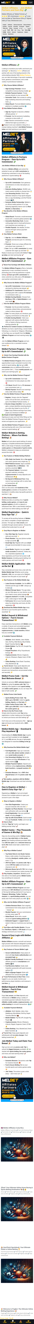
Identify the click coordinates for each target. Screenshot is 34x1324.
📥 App (20, 1321)
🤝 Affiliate (28, 1321)
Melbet (19, 71)
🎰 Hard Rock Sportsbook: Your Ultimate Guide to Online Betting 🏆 (15, 1248)
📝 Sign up (13, 1321)
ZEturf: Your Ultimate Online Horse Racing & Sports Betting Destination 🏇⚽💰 (17, 1189)
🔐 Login (5, 1321)
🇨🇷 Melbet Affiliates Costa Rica (12, 1128)
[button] (13, 2)
